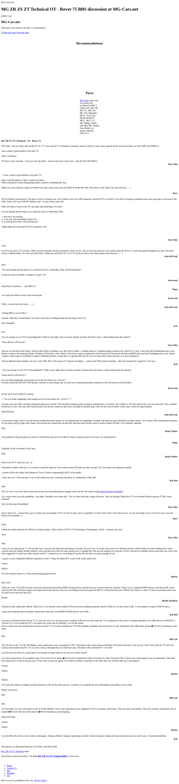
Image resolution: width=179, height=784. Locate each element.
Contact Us (12, 768)
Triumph (10, 773)
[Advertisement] (89, 67)
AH (8, 776)
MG (8, 770)
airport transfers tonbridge (111, 491)
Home (9, 765)
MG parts (84, 100)
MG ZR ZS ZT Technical (12, 751)
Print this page (23, 32)
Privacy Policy (40, 780)
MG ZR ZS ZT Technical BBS (52, 756)
